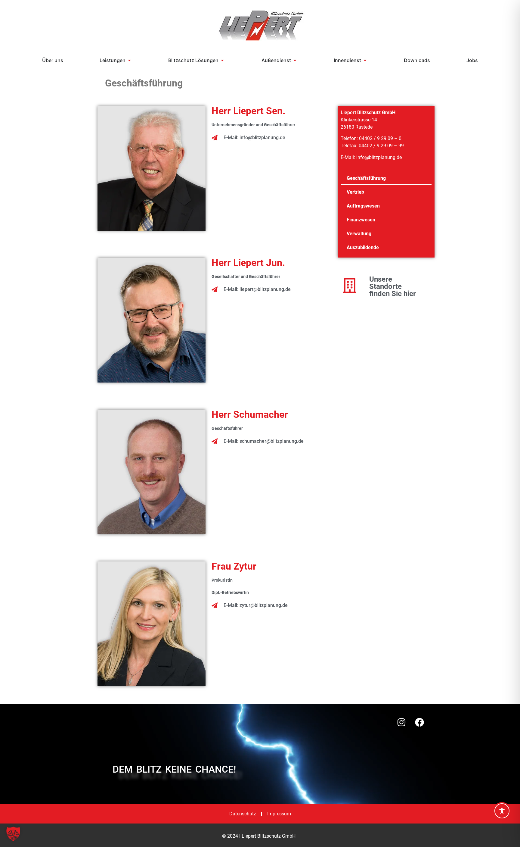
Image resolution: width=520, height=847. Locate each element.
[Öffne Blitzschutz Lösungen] (222, 60)
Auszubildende (363, 247)
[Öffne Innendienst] (365, 60)
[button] (13, 833)
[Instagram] (401, 722)
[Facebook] (419, 722)
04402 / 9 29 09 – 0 (380, 138)
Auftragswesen (363, 206)
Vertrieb (355, 192)
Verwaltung (359, 233)
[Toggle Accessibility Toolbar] (502, 811)
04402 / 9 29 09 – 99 (381, 145)
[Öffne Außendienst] (294, 60)
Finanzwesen (361, 220)
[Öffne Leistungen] (129, 60)
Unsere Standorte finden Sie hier (392, 286)
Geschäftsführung (366, 178)
